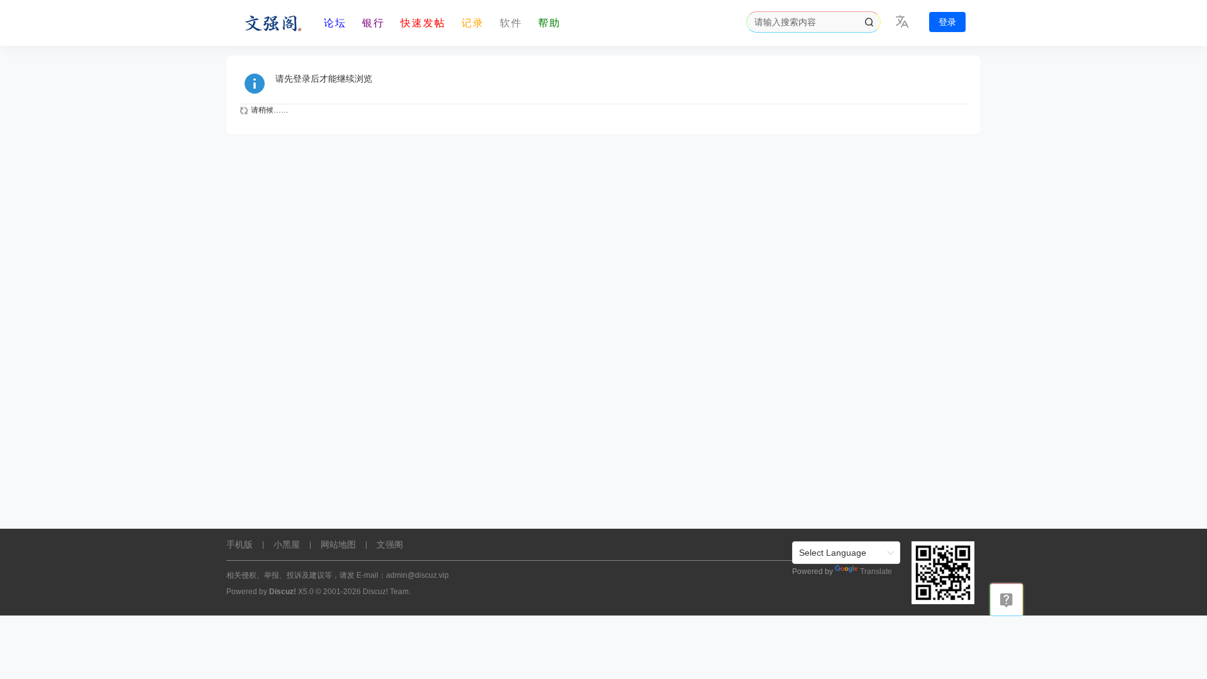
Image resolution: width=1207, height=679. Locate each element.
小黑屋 (286, 544)
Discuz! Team (386, 591)
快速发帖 (423, 23)
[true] (869, 22)
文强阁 (390, 544)
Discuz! (282, 591)
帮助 (549, 23)
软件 (511, 23)
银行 (373, 23)
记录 (472, 23)
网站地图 (338, 544)
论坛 (335, 23)
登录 (947, 22)
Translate (876, 571)
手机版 (239, 544)
